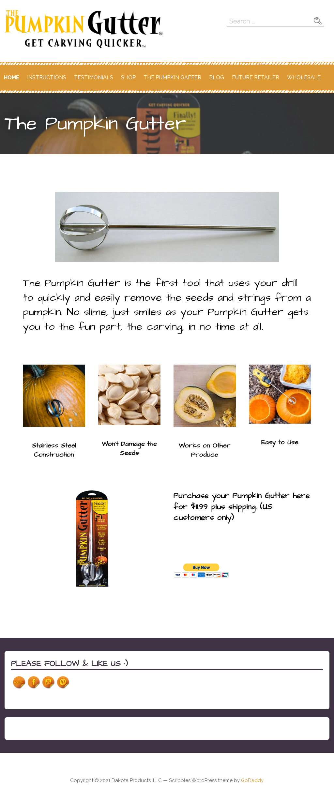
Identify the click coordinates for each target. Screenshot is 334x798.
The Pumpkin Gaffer (172, 77)
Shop (128, 77)
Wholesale (304, 77)
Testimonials (93, 77)
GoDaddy (252, 780)
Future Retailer (255, 77)
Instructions (46, 77)
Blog (216, 77)
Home (11, 77)
